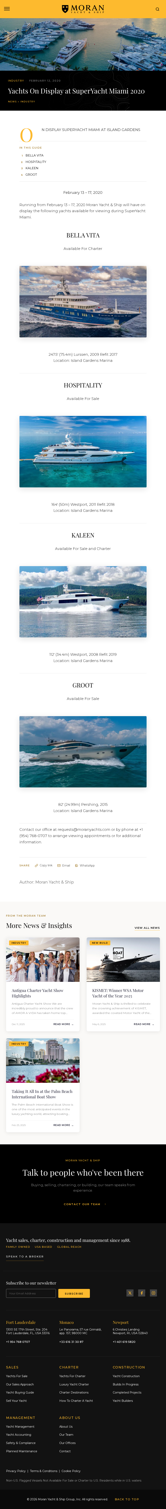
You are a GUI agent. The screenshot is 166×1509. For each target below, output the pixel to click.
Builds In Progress (125, 1384)
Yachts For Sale (17, 1376)
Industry (27, 101)
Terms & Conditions (43, 1471)
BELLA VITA (35, 155)
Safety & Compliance (21, 1443)
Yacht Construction (126, 1376)
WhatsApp (87, 865)
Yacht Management (20, 1426)
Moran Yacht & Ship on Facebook (141, 1293)
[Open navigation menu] (6, 9)
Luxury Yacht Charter (74, 1384)
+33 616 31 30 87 (71, 1342)
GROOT (31, 174)
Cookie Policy (71, 1471)
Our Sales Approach (20, 1384)
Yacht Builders (123, 1401)
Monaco (66, 1322)
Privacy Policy (16, 1471)
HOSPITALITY (36, 162)
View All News (147, 927)
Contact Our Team (82, 1204)
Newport (121, 1322)
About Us (65, 1426)
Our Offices (67, 1443)
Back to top (127, 1499)
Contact (65, 1451)
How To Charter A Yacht (76, 1401)
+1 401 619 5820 (124, 1342)
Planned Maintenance (21, 1451)
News (12, 101)
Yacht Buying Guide (20, 1392)
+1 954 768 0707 (18, 1342)
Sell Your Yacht (16, 1401)
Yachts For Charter (72, 1376)
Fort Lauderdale (21, 1322)
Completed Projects (127, 1392)
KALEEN (32, 168)
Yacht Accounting (18, 1435)
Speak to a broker (25, 1256)
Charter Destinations (73, 1392)
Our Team (66, 1435)
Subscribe (74, 1293)
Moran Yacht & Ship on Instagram (153, 1293)
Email (66, 865)
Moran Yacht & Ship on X (130, 1293)
